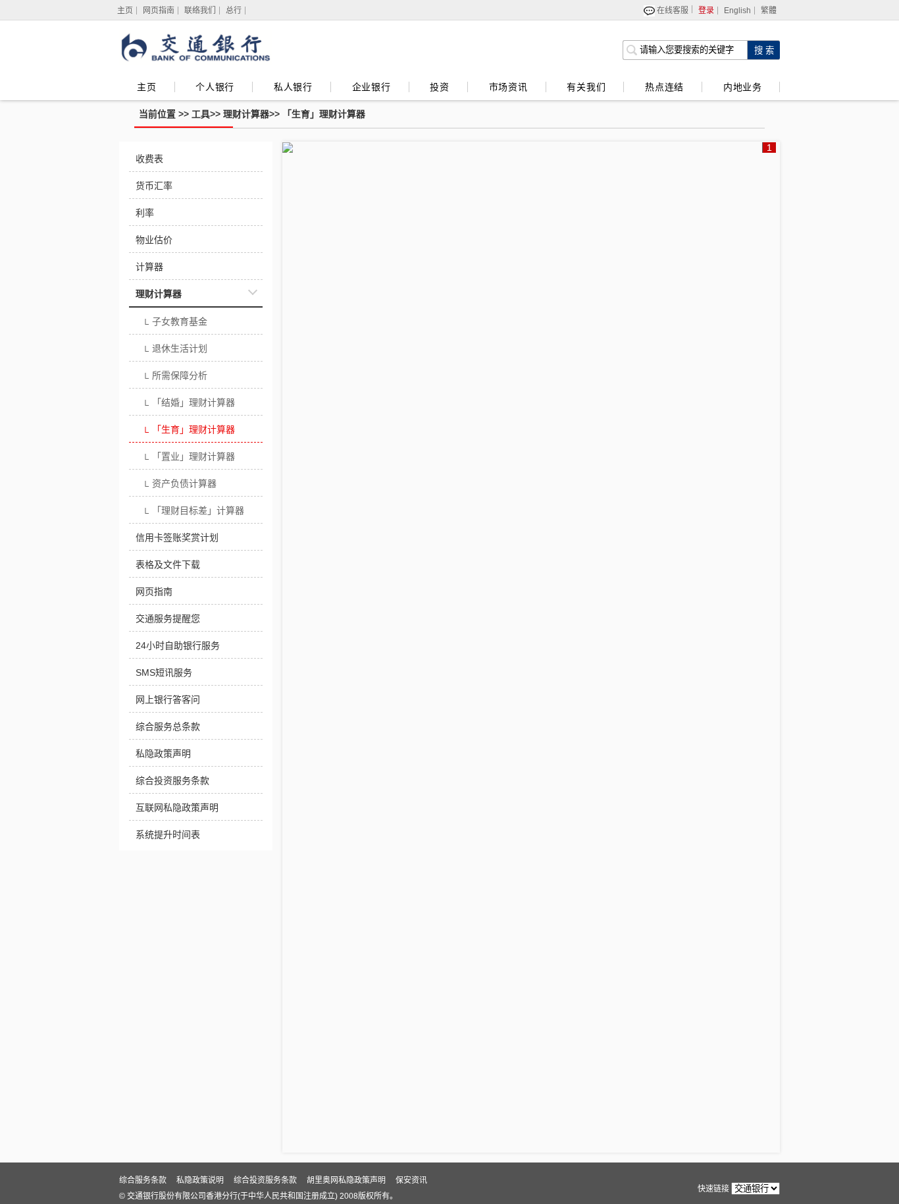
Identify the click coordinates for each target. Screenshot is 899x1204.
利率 (145, 212)
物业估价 (154, 239)
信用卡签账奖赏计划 (177, 537)
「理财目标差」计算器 (193, 511)
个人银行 (214, 87)
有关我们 (586, 87)
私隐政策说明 (200, 1180)
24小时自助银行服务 (178, 645)
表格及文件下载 (168, 564)
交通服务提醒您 (168, 618)
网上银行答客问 (168, 699)
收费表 (149, 158)
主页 (147, 87)
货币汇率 (154, 185)
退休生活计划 (174, 349)
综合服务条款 (143, 1180)
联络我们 (200, 10)
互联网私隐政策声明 (177, 807)
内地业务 (742, 87)
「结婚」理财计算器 (188, 403)
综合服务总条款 (168, 726)
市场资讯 (508, 87)
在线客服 (672, 9)
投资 (440, 87)
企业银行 (371, 87)
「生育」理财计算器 (323, 114)
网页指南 (158, 10)
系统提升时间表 (168, 834)
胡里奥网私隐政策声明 (346, 1180)
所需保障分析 (174, 376)
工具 (201, 114)
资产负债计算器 (179, 484)
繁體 (769, 10)
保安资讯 (411, 1180)
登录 (706, 10)
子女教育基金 (174, 322)
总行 (234, 10)
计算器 (149, 266)
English (737, 10)
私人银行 (293, 87)
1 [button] (769, 147)
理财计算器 (246, 114)
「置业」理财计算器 (188, 457)
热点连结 (664, 87)
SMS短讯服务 (164, 672)
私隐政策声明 (163, 753)
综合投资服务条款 (172, 780)
